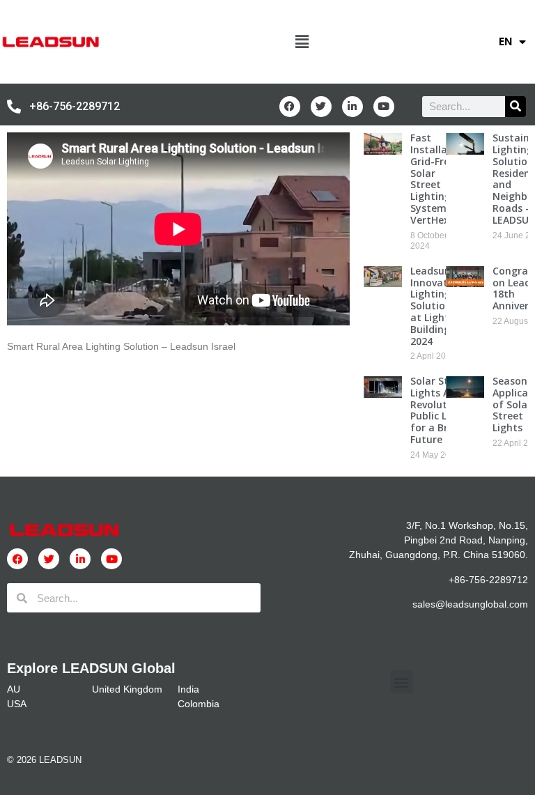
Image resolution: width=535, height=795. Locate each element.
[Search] (515, 106)
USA (16, 703)
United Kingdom (127, 689)
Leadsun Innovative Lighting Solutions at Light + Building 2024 (435, 306)
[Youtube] (383, 106)
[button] (301, 42)
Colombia (198, 703)
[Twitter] (321, 106)
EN (505, 41)
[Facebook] (289, 106)
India (188, 689)
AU (13, 689)
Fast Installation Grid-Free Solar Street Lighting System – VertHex (438, 178)
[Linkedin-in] (352, 106)
